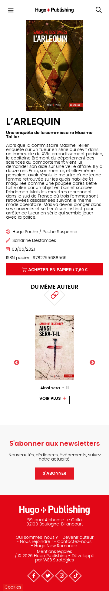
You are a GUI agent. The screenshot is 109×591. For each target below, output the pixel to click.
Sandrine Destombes (34, 241)
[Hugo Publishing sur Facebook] (33, 576)
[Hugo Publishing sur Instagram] (61, 576)
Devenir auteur (78, 537)
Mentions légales (54, 552)
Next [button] (92, 363)
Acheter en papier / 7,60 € (58, 269)
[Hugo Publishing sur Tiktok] (75, 576)
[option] (54, 359)
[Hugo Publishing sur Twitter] (47, 576)
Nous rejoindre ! (36, 542)
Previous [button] (17, 363)
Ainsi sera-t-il (54, 388)
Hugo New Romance (55, 546)
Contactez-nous (74, 542)
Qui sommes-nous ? (37, 537)
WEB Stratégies (58, 560)
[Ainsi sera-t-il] (54, 317)
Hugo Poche (25, 232)
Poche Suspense (59, 232)
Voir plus (50, 399)
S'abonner (54, 473)
